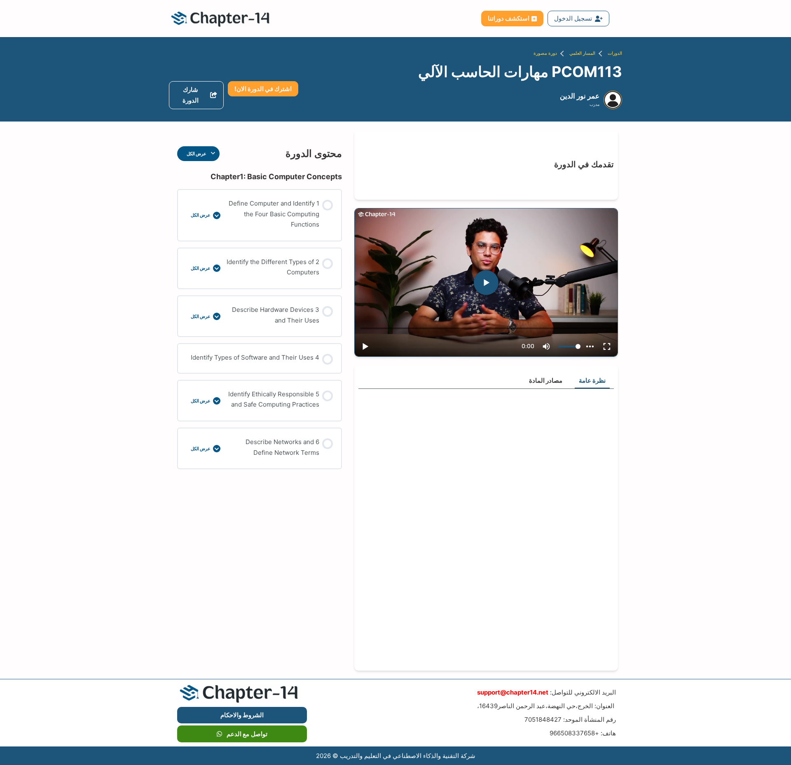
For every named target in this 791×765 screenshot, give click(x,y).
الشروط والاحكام (242, 715)
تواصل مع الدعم (247, 734)
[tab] (592, 381)
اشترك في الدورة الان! (263, 89)
